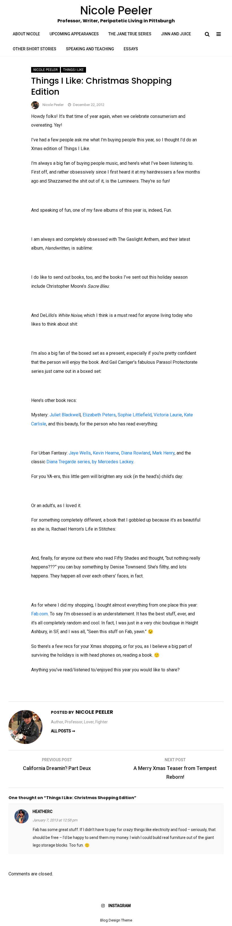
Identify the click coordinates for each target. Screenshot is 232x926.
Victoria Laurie (168, 414)
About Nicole (26, 34)
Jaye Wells (80, 453)
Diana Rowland (135, 453)
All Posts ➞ (63, 731)
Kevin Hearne (106, 453)
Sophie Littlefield (135, 414)
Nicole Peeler (45, 70)
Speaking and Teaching (90, 49)
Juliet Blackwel (65, 414)
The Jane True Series (129, 34)
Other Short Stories (34, 49)
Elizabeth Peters (99, 414)
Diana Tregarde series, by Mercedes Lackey (89, 461)
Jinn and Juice (176, 34)
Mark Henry (163, 453)
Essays (131, 49)
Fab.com (39, 613)
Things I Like (73, 70)
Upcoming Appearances (74, 34)
